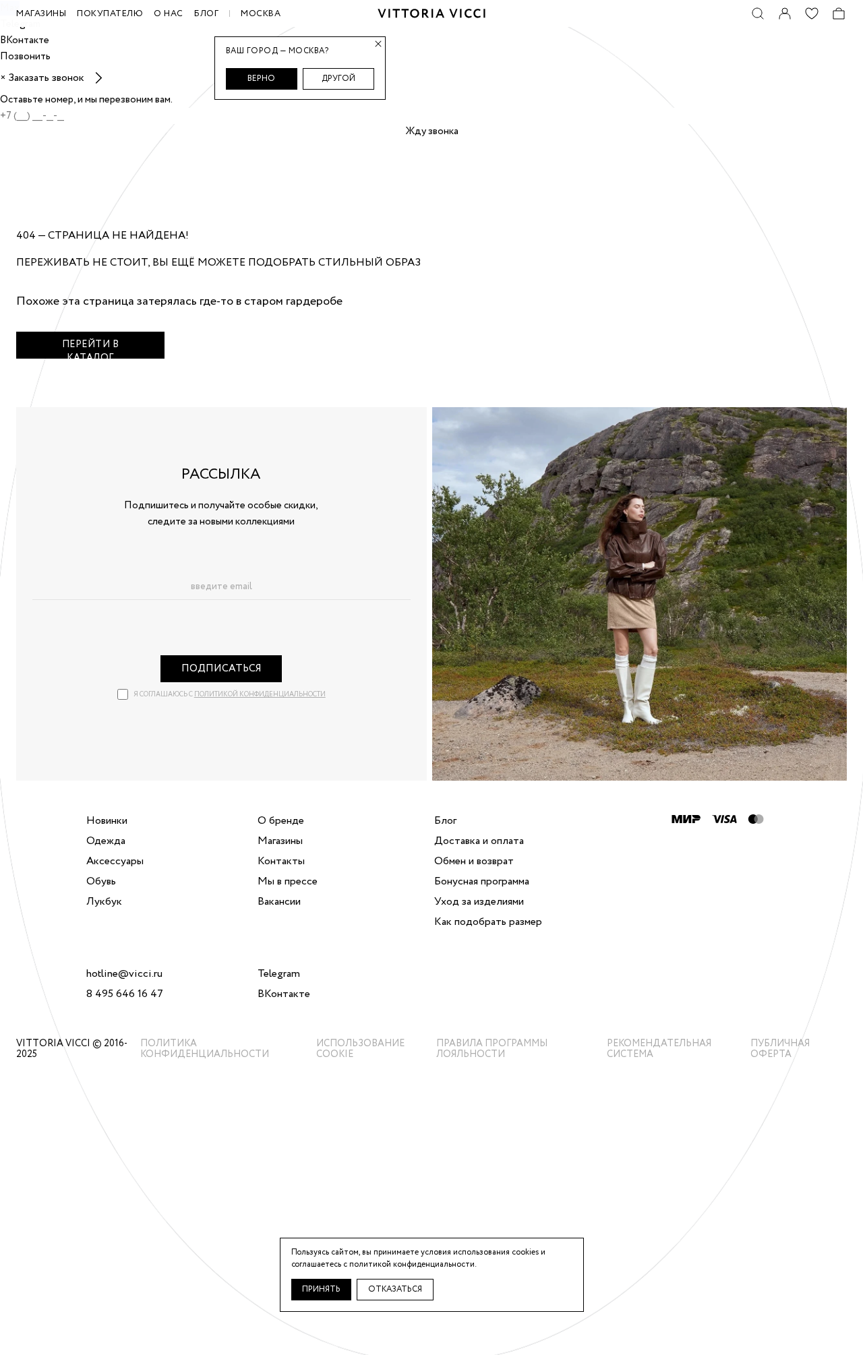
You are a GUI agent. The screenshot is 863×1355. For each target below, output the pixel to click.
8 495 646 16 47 (124, 994)
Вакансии (279, 902)
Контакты (281, 861)
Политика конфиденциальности (204, 1049)
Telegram (279, 974)
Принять (321, 1289)
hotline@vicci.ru (124, 974)
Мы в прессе (288, 882)
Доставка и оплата (479, 841)
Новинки (106, 821)
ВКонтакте (284, 994)
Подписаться (221, 668)
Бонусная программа (481, 882)
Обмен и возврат (474, 861)
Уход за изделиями (479, 902)
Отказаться (395, 1289)
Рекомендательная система (659, 1049)
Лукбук (104, 902)
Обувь (101, 882)
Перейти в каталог (90, 348)
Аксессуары (115, 861)
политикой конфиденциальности (260, 695)
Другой (338, 78)
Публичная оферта (780, 1049)
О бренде (281, 821)
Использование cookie (360, 1049)
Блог (206, 13)
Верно (261, 78)
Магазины (280, 841)
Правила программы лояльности (491, 1049)
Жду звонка (431, 131)
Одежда (105, 841)
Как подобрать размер (488, 922)
